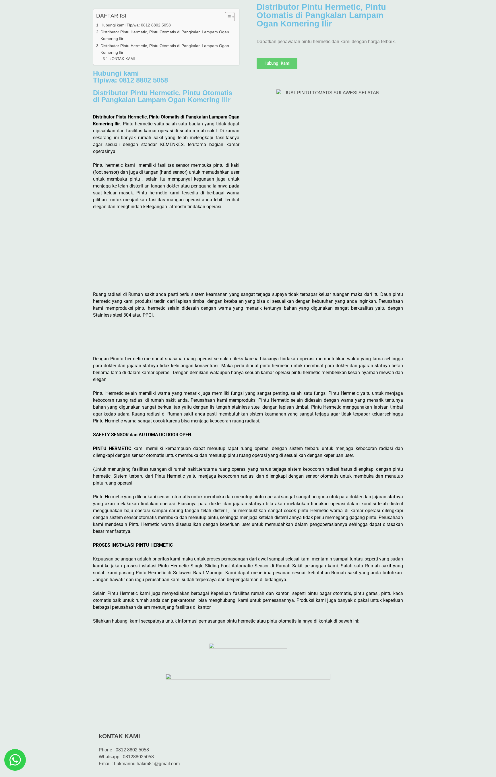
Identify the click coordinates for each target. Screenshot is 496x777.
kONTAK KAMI (122, 59)
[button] (248, 334)
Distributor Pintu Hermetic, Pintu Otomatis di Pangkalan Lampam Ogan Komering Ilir (164, 35)
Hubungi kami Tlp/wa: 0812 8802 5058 (135, 25)
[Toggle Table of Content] (226, 17)
